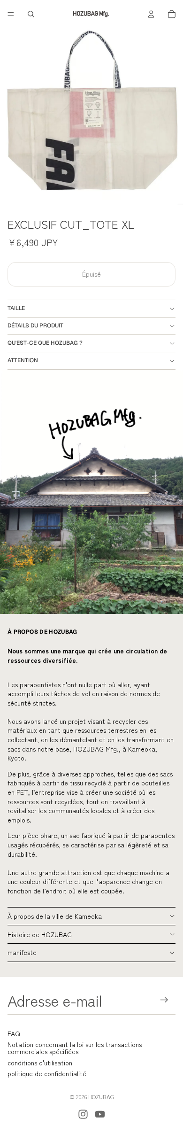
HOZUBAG (101, 1097)
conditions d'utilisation (40, 1062)
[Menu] (11, 14)
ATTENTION (23, 360)
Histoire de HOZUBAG (40, 934)
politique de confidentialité (47, 1073)
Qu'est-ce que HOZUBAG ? (45, 343)
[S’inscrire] (164, 1000)
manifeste (22, 952)
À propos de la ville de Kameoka (55, 916)
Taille (16, 308)
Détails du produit (35, 325)
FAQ (14, 1033)
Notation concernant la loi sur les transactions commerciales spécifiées (75, 1048)
